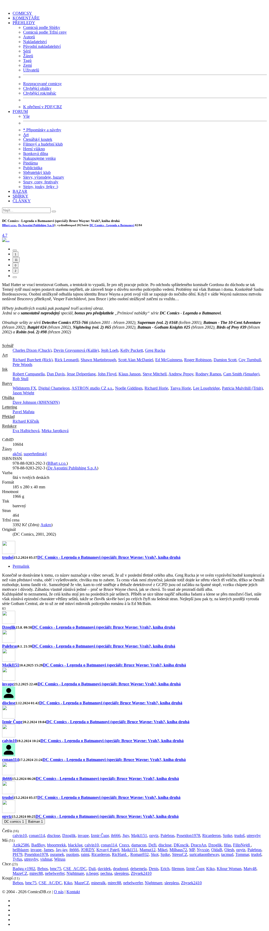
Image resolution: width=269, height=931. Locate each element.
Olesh (229, 849)
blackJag (75, 845)
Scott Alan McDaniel (135, 360)
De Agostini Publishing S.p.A (36, 225)
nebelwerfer (54, 873)
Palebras (10, 646)
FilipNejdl (242, 845)
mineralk (98, 883)
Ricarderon (211, 835)
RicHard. (120, 854)
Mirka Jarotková (55, 430)
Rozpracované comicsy (42, 83)
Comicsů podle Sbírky (41, 27)
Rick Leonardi (67, 360)
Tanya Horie (180, 388)
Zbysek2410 (141, 873)
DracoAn (198, 845)
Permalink (21, 566)
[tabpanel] (134, 573)
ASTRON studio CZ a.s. (92, 388)
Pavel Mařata (23, 412)
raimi (85, 854)
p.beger (92, 873)
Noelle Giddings (128, 388)
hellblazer (20, 849)
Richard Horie (156, 388)
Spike (227, 835)
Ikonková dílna (35, 153)
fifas (227, 845)
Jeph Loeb (109, 350)
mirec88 (36, 873)
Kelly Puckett (131, 350)
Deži (152, 845)
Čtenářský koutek (37, 139)
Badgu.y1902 (24, 868)
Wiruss (59, 859)
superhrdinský (35, 454)
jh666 (7, 778)
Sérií (27, 51)
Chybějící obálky (37, 88)
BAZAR (20, 191)
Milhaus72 (178, 849)
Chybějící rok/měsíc (39, 93)
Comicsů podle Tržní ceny (45, 32)
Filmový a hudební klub (43, 144)
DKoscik (181, 845)
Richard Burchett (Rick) (33, 360)
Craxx (124, 845)
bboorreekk (56, 845)
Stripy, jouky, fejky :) (40, 186)
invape (8, 684)
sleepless (121, 873)
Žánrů (28, 56)
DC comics (14, 822)
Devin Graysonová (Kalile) (76, 350)
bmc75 (55, 868)
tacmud (227, 854)
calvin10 (9, 740)
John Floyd (107, 374)
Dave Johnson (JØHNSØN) (36, 402)
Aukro (45, 525)
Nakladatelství (35, 41)
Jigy (125, 835)
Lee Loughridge (206, 388)
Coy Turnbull (250, 360)
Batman (35, 822)
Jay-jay (61, 849)
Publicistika (32, 167)
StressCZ (179, 854)
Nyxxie (203, 849)
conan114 (10, 759)
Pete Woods (22, 364)
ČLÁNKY (22, 201)
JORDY (87, 849)
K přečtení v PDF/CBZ (42, 107)
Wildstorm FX (24, 388)
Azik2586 (21, 845)
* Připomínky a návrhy (42, 130)
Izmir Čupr (12, 722)
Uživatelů (31, 70)
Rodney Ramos (208, 374)
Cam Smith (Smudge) (241, 374)
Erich (165, 868)
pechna (106, 873)
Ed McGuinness (168, 360)
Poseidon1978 (188, 835)
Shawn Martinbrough (98, 360)
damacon (138, 845)
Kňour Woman (229, 868)
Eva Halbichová (26, 430)
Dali (92, 868)
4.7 (4, 235)
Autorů (29, 37)
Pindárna (30, 163)
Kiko (210, 868)
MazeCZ (20, 873)
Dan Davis (56, 374)
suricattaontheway (204, 854)
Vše (26, 116)
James (49, 849)
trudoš (8, 557)
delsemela (138, 868)
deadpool (120, 868)
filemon (178, 868)
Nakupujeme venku (39, 158)
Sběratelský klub (37, 172)
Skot (154, 854)
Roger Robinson (197, 360)
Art (26, 134)
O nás (59, 891)
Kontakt (73, 891)
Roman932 (139, 854)
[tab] (15, 250)
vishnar (46, 859)
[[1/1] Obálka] (5, 240)
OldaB (216, 849)
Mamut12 (147, 849)
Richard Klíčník (26, 421)
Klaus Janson (129, 374)
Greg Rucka (155, 350)
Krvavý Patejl (107, 849)
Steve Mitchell (155, 374)
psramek (57, 854)
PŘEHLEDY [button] (24, 22)
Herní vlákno (34, 149)
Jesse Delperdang (81, 374)
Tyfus (17, 859)
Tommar (242, 854)
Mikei (162, 849)
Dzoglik (9, 627)
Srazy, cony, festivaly (40, 182)
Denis (153, 868)
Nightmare (75, 873)
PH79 (17, 854)
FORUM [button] (20, 111)
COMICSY (22, 13)
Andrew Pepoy (180, 374)
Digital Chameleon (54, 388)
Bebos (42, 868)
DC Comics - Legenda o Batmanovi (112, 225)
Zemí (27, 65)
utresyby (254, 835)
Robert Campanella (29, 374)
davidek (104, 868)
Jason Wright (23, 393)
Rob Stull (20, 378)
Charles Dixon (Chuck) (32, 350)
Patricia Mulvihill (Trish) (242, 388)
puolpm (72, 854)
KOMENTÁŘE (26, 18)
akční (17, 454)
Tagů (27, 60)
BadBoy (38, 845)
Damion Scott (225, 360)
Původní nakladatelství (42, 46)
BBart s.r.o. (9, 225)
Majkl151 (10, 665)
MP (192, 849)
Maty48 (250, 868)
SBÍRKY (20, 196)
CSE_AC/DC (74, 868)
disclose (8, 703)
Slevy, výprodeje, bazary (43, 177)
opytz (7, 816)
